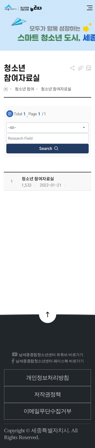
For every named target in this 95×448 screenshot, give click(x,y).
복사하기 (80, 67)
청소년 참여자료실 (56, 89)
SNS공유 (72, 67)
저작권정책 (47, 394)
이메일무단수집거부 (48, 411)
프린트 (88, 67)
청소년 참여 (24, 89)
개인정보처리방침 (47, 377)
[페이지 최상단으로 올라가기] (47, 314)
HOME (6, 89)
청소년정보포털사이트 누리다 (23, 8)
